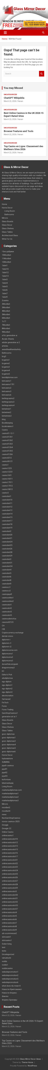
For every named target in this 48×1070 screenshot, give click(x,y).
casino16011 (7, 479)
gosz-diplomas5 (9, 748)
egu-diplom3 (7, 692)
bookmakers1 (7, 426)
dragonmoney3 (8, 667)
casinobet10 (7, 500)
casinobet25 (7, 545)
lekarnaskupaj (7, 783)
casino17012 (7, 486)
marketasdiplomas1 (10, 793)
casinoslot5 (7, 615)
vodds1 (5, 965)
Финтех (5, 996)
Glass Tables (7, 232)
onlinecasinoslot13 (10, 846)
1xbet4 (5, 283)
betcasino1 (6, 381)
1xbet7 (5, 293)
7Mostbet (6, 325)
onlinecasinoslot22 (10, 863)
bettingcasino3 (8, 402)
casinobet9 (6, 584)
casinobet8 (6, 580)
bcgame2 (6, 363)
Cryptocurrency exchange (12, 632)
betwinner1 (6, 409)
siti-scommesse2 (9, 933)
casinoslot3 (7, 612)
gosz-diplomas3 (9, 741)
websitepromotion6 (10, 982)
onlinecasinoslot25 (10, 874)
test (3, 947)
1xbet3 (5, 279)
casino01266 (7, 454)
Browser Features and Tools (18, 131)
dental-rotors (7, 636)
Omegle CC (6, 828)
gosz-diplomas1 (9, 737)
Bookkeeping (7, 423)
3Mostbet (6, 307)
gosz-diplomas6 (9, 751)
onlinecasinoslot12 (10, 842)
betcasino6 (6, 395)
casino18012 (7, 489)
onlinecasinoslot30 (10, 895)
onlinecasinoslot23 (10, 867)
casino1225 (7, 468)
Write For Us (7, 239)
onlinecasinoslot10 (10, 839)
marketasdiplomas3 (10, 800)
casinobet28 (7, 552)
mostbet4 (6, 811)
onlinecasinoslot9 (9, 930)
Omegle (5, 825)
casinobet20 (7, 535)
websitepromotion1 (10, 972)
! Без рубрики (8, 251)
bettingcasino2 (8, 398)
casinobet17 (7, 521)
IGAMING (6, 762)
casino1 (5, 465)
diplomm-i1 (6, 643)
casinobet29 (7, 556)
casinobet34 (7, 566)
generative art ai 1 (9, 716)
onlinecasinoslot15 (10, 849)
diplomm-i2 (6, 646)
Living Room (9, 211)
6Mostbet (6, 318)
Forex (4, 706)
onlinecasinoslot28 (10, 884)
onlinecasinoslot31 (10, 898)
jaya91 (4, 769)
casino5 (5, 493)
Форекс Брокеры (9, 1000)
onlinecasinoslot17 (10, 856)
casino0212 (7, 458)
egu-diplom (6, 681)
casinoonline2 (8, 601)
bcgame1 (6, 360)
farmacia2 (6, 699)
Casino (5, 430)
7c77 (4, 321)
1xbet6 (5, 290)
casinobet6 (6, 577)
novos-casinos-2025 (10, 821)
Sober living (7, 944)
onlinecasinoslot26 (10, 877)
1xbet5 (5, 286)
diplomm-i (6, 639)
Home (4, 204)
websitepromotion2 (10, 975)
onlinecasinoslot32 (10, 902)
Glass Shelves (8, 228)
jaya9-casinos (8, 765)
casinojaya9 (7, 594)
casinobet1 (6, 496)
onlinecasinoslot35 (10, 905)
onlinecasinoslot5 (9, 916)
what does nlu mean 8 (11, 986)
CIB (3, 629)
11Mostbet (6, 258)
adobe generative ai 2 (11, 342)
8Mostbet (6, 328)
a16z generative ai (9, 335)
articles (5, 346)
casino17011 (7, 482)
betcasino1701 (8, 384)
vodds (4, 961)
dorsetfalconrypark (10, 664)
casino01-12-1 (8, 433)
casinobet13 (7, 510)
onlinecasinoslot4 (9, 912)
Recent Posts (11, 1006)
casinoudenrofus (9, 618)
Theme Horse (27, 1062)
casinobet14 (7, 514)
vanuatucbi (6, 958)
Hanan (20, 101)
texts (4, 951)
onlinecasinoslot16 (10, 853)
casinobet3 (6, 559)
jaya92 (4, 772)
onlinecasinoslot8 (9, 926)
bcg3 (4, 356)
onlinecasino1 (8, 835)
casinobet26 (7, 549)
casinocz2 (6, 591)
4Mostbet (6, 311)
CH (3, 625)
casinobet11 (7, 503)
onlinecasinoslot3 (9, 891)
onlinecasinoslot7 (9, 923)
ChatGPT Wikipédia (14, 97)
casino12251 (7, 472)
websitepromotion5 (10, 979)
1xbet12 (5, 272)
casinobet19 (7, 528)
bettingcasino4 (8, 405)
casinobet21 (7, 538)
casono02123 (7, 622)
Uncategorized (10, 94)
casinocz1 (6, 587)
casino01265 (7, 451)
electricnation (7, 695)
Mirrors (5, 218)
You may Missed (13, 87)
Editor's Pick (7, 674)
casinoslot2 (7, 608)
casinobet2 (6, 531)
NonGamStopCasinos (11, 818)
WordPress (32, 1066)
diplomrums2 (7, 657)
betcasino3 (6, 391)
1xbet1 (5, 265)
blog (4, 419)
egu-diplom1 (7, 685)
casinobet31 (7, 563)
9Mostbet (6, 332)
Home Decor (7, 208)
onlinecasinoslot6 (9, 919)
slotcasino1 (7, 940)
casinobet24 (7, 542)
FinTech (5, 702)
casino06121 (7, 461)
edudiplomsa (7, 678)
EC (3, 671)
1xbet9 (5, 297)
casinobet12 (7, 507)
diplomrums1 (7, 653)
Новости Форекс (9, 993)
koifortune (6, 779)
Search (41, 74)
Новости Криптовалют (12, 989)
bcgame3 (6, 367)
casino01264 (7, 447)
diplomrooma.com (9, 650)
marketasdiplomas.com (12, 790)
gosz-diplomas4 (9, 744)
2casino (5, 300)
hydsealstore (7, 758)
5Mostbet (6, 314)
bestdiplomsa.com (10, 377)
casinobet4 (6, 570)
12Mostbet (6, 262)
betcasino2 (6, 388)
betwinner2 (6, 412)
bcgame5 (6, 374)
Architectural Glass (10, 235)
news (4, 814)
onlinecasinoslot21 (10, 860)
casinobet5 (6, 573)
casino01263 (7, 444)
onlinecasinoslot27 (10, 881)
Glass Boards (7, 221)
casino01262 (7, 440)
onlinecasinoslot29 (10, 888)
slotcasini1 (6, 937)
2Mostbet (6, 304)
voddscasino (7, 968)
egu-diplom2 (7, 688)
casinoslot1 (7, 605)
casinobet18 (7, 524)
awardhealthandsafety (11, 349)
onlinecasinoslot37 (10, 909)
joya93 (4, 776)
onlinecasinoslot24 (10, 870)
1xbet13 (5, 276)
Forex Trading (7, 709)
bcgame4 (6, 370)
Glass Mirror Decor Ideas (30, 1059)
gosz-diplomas (8, 734)
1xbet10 (5, 269)
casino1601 (7, 475)
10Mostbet (6, 255)
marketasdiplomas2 (10, 797)
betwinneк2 (7, 416)
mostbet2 (6, 807)
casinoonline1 (8, 598)
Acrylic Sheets (8, 339)
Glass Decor (7, 225)
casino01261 (7, 437)
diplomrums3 (7, 660)
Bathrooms (9, 214)
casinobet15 (7, 517)
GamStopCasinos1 (10, 713)
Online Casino (7, 832)
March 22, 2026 (10, 101)
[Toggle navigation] (5, 33)
